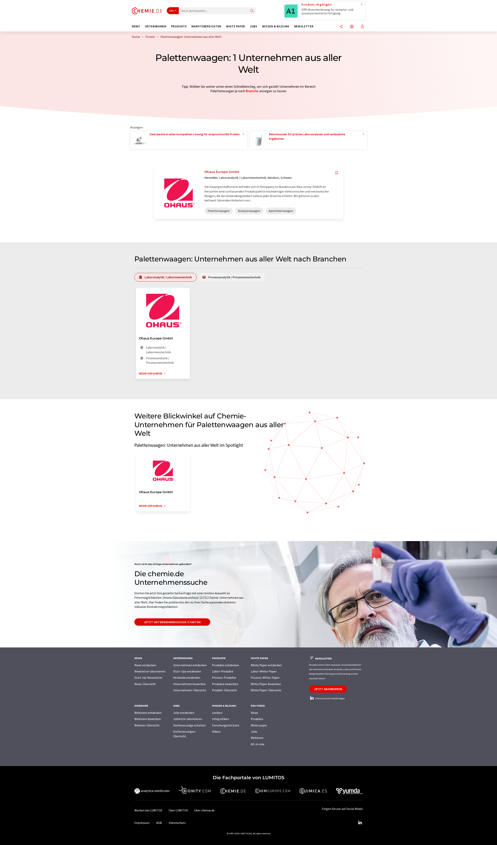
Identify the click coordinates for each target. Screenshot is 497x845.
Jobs (254, 731)
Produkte (257, 719)
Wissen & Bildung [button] (275, 26)
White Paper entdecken (266, 665)
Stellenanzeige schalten (189, 725)
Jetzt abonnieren (328, 689)
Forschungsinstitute (225, 725)
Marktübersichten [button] (206, 26)
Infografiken (220, 719)
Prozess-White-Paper (265, 677)
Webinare (257, 738)
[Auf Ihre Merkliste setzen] (336, 173)
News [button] (136, 26)
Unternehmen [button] (155, 26)
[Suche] (252, 11)
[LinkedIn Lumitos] (360, 823)
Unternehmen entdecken (190, 665)
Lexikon (217, 713)
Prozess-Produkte (224, 677)
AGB (159, 823)
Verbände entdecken (186, 677)
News (254, 713)
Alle (171, 10)
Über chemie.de (204, 810)
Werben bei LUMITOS (148, 810)
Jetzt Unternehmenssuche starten (172, 622)
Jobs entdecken (183, 713)
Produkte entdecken (225, 665)
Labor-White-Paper (264, 671)
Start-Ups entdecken (187, 671)
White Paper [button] (235, 26)
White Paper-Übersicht (266, 690)
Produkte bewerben (225, 684)
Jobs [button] (253, 26)
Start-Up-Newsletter (148, 677)
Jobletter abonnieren (187, 719)
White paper (259, 725)
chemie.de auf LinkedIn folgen (330, 698)
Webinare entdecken (148, 713)
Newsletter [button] (303, 26)
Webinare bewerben (147, 719)
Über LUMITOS (178, 810)
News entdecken (145, 665)
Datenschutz (177, 823)
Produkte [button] (179, 26)
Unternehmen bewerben (189, 684)
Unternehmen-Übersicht (189, 690)
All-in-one (257, 744)
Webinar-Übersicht (147, 725)
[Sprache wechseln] (352, 27)
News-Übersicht (145, 684)
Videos (216, 731)
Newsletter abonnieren (149, 671)
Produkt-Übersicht (224, 690)
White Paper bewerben (266, 684)
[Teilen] (341, 27)
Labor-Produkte (222, 671)
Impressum (141, 823)
